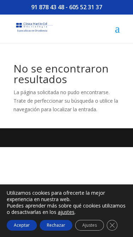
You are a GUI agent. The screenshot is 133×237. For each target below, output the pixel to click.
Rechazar (56, 225)
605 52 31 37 (85, 7)
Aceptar (22, 225)
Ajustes (89, 225)
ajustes (66, 212)
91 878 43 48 (47, 7)
